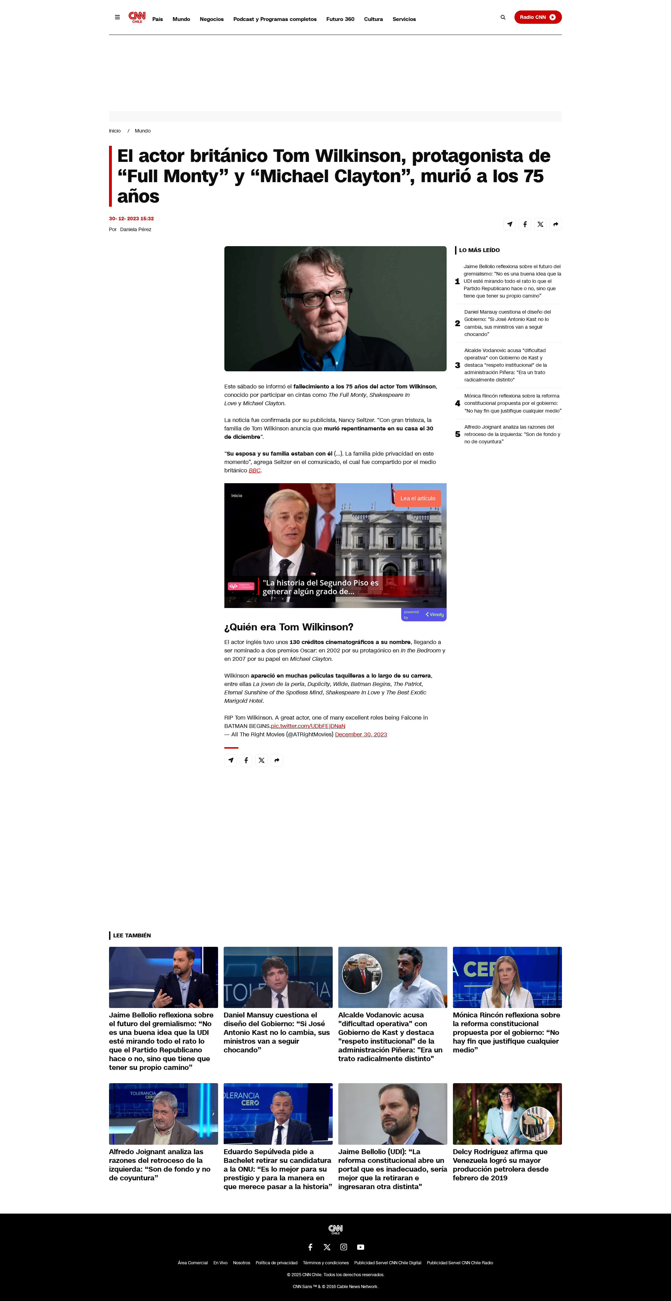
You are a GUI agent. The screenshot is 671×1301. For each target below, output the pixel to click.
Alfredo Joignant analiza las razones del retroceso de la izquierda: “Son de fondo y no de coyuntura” (512, 434)
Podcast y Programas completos (275, 19)
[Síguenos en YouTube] (360, 1247)
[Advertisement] (161, 647)
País (157, 19)
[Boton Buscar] (503, 17)
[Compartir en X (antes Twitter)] (540, 224)
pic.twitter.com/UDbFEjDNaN (308, 726)
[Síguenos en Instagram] (343, 1247)
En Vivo (221, 1263)
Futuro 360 (340, 19)
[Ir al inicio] (137, 17)
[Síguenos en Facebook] (310, 1247)
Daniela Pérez (135, 229)
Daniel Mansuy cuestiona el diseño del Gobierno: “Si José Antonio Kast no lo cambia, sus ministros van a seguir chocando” (507, 322)
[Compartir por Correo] (509, 224)
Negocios (212, 19)
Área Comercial (193, 1263)
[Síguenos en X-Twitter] (327, 1247)
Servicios (404, 19)
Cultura (373, 19)
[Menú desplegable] (117, 17)
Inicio (115, 130)
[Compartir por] (555, 224)
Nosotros (241, 1263)
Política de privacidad (276, 1263)
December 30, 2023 (361, 734)
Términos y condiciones (326, 1263)
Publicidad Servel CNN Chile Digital (387, 1263)
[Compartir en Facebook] (525, 224)
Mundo (181, 19)
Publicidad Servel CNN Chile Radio (460, 1263)
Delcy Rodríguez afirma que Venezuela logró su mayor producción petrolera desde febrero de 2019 (501, 1165)
